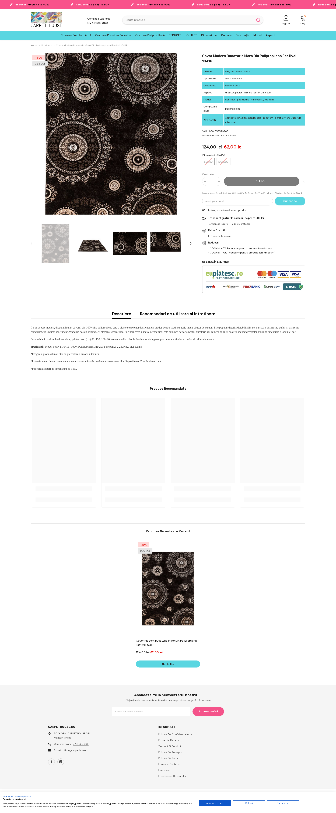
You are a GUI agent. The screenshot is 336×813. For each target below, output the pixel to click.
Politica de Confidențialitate (17, 796)
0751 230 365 (81, 744)
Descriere (121, 313)
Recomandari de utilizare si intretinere (177, 313)
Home (34, 45)
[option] (111, 134)
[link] (64, 488)
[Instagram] (60, 761)
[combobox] (188, 20)
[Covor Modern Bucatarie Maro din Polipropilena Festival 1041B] (168, 588)
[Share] (302, 181)
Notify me (168, 664)
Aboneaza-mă (208, 711)
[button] (31, 243)
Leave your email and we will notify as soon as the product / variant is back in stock (252, 193)
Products (46, 45)
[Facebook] (51, 761)
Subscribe (290, 201)
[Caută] (192, 20)
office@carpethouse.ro (76, 750)
